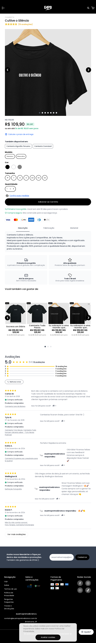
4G (45, 178)
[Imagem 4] (48, 112)
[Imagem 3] (45, 112)
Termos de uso (10, 589)
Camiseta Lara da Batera (15, 406)
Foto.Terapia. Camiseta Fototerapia (19, 525)
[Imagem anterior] (7, 69)
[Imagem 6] (53, 112)
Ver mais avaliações (16, 534)
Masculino (21, 156)
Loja (5, 581)
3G (39, 178)
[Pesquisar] (88, 8)
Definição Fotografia (13, 489)
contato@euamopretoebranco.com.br (20, 618)
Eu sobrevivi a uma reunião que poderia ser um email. (59, 326)
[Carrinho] (92, 8)
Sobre (6, 585)
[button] (3, 8)
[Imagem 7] (56, 112)
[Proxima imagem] (88, 69)
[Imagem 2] (42, 112)
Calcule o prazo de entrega (20, 134)
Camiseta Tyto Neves (14, 430)
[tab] (23, 228)
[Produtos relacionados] (45, 346)
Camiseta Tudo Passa (37, 326)
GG (32, 178)
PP (7, 178)
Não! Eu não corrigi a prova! (16, 522)
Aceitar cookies (48, 637)
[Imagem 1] (39, 112)
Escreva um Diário (15, 326)
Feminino (10, 156)
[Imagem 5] (51, 112)
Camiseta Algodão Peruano (18, 146)
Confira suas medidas (19, 195)
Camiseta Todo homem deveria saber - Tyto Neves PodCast (20, 432)
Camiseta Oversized (43, 146)
